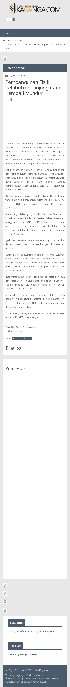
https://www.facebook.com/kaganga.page (31, 631)
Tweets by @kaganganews (22, 654)
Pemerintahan (15, 40)
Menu (7, 34)
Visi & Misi (44, 678)
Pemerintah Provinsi (22, 339)
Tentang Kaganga (15, 675)
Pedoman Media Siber (39, 675)
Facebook (17, 622)
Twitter (15, 645)
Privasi (55, 678)
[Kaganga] (35, 9)
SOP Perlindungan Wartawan (21, 678)
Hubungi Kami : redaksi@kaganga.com (26, 681)
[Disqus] (35, 428)
